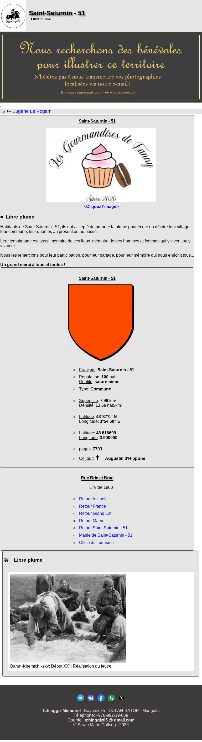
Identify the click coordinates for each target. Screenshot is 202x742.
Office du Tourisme (96, 542)
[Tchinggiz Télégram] (80, 701)
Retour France (92, 506)
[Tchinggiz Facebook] (101, 701)
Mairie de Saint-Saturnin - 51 (105, 535)
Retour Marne (92, 521)
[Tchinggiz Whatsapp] (111, 701)
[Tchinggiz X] (121, 701)
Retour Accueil (92, 499)
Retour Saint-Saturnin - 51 (103, 528)
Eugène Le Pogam (31, 111)
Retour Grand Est (95, 513)
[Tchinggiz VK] (90, 701)
